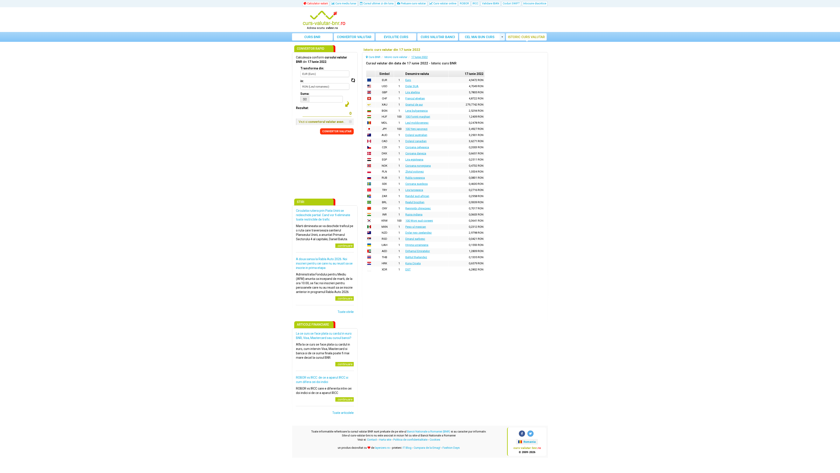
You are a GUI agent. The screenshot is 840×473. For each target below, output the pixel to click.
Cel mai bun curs (479, 37)
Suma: (305, 93)
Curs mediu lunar (345, 3)
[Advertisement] (452, 20)
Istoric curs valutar (526, 37)
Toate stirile (346, 312)
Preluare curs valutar (413, 3)
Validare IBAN (490, 3)
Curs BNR (312, 37)
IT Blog (407, 447)
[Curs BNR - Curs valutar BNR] (324, 18)
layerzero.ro (382, 447)
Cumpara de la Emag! (427, 447)
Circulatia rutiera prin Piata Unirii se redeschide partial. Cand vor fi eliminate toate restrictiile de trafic (323, 215)
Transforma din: (312, 68)
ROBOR (464, 3)
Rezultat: (302, 108)
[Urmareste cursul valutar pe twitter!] (530, 434)
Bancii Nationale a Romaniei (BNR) (428, 431)
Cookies (435, 439)
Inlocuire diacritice (534, 3)
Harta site (385, 439)
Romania (529, 441)
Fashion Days (451, 447)
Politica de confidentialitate (410, 439)
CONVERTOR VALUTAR (337, 131)
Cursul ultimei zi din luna (378, 3)
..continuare (344, 245)
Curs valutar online (444, 3)
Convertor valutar (354, 37)
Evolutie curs (396, 37)
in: (302, 81)
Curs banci (438, 37)
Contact (372, 439)
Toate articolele (343, 413)
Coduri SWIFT (511, 3)
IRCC (475, 3)
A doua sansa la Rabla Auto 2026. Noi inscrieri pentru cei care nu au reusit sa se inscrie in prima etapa (324, 263)
